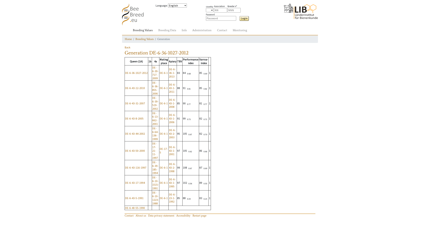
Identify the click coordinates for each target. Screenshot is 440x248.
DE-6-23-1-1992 (172, 198)
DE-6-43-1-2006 (172, 118)
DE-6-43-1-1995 (172, 183)
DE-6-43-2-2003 (172, 133)
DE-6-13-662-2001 (155, 118)
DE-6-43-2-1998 (172, 167)
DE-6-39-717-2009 (155, 73)
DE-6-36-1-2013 (172, 73)
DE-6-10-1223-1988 (155, 198)
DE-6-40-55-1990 (135, 208)
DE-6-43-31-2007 (135, 103)
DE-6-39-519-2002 (155, 103)
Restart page (199, 215)
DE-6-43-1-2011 (172, 88)
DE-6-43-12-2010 (135, 88)
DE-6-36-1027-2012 (136, 73)
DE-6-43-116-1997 (135, 167)
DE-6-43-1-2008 (172, 103)
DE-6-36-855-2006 (155, 88)
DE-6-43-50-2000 (135, 150)
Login (244, 18)
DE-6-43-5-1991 (134, 198)
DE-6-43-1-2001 (172, 150)
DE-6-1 (164, 73)
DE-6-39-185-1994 (155, 168)
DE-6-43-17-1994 (135, 182)
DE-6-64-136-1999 (155, 134)
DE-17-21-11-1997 (155, 150)
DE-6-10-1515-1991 (155, 183)
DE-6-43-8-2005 (134, 118)
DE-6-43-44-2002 (135, 133)
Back (127, 47)
